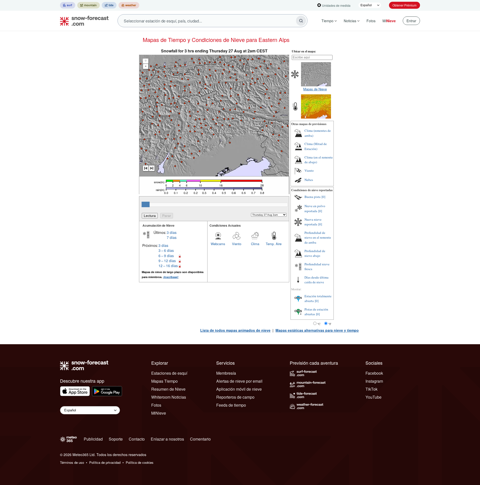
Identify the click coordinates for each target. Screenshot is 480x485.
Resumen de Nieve (168, 389)
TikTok (372, 389)
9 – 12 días (167, 260)
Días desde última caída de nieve (316, 280)
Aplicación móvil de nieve (239, 389)
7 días (171, 237)
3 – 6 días (166, 250)
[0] (323, 196)
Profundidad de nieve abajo (314, 253)
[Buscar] (301, 21)
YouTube (374, 397)
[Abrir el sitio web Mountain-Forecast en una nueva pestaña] (88, 5)
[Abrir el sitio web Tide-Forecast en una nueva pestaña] (109, 5)
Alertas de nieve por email (239, 381)
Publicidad (93, 439)
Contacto (137, 439)
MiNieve (158, 413)
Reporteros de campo (235, 397)
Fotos (371, 20)
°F (329, 324)
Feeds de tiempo (231, 405)
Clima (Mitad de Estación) (315, 146)
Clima (255, 243)
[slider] (146, 204)
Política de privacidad (104, 462)
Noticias (350, 20)
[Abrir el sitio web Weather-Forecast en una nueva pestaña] (128, 5)
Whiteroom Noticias (168, 397)
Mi (389, 20)
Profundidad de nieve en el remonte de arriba (317, 237)
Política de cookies (140, 462)
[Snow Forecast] (83, 21)
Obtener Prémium (404, 5)
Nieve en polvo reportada (314, 208)
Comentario (200, 439)
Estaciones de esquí (169, 373)
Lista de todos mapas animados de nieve (235, 330)
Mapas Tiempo (164, 381)
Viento (236, 243)
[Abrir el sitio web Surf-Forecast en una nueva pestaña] (67, 5)
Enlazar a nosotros (167, 439)
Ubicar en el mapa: (304, 51)
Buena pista (312, 196)
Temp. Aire (274, 243)
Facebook (374, 373)
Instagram (374, 381)
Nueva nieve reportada (313, 222)
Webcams (218, 243)
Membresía (226, 373)
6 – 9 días (166, 255)
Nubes (308, 179)
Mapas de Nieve (315, 89)
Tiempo (328, 20)
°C (318, 324)
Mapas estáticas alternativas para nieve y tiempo (317, 330)
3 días (171, 232)
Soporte (116, 439)
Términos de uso (72, 462)
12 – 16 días (168, 265)
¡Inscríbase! (170, 277)
